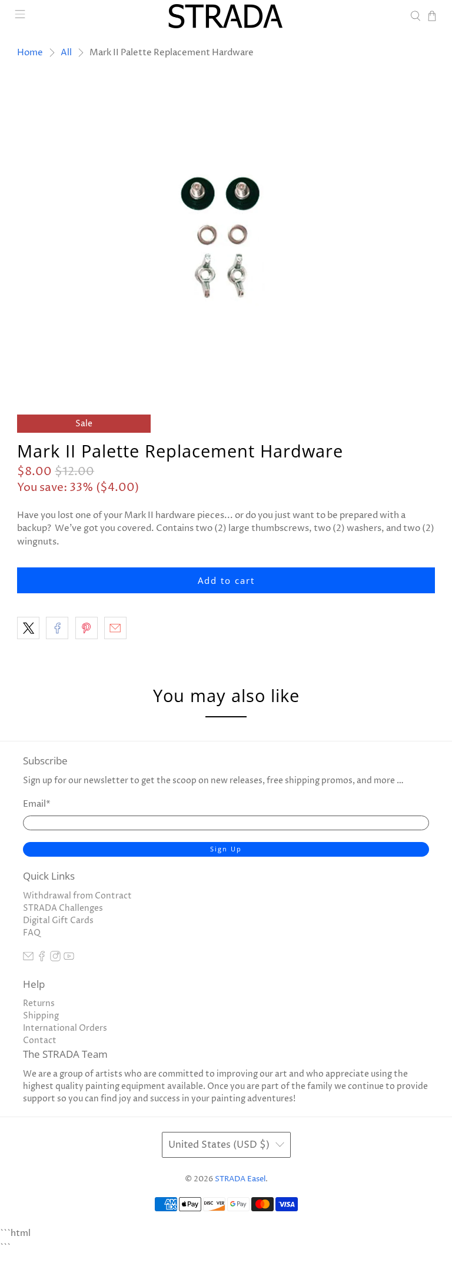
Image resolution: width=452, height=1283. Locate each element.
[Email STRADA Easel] (28, 958)
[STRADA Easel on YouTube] (69, 958)
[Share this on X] (28, 628)
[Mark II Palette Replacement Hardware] (226, 232)
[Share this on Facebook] (57, 628)
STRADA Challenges (63, 908)
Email (37, 804)
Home (30, 52)
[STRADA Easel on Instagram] (55, 958)
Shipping (41, 1015)
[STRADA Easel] (226, 16)
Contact (39, 1040)
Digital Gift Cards (58, 920)
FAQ (32, 932)
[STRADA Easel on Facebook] (41, 958)
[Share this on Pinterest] (86, 628)
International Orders (65, 1028)
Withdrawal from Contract (77, 895)
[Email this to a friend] (115, 628)
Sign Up (226, 848)
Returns (39, 1003)
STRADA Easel (240, 1179)
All (66, 52)
